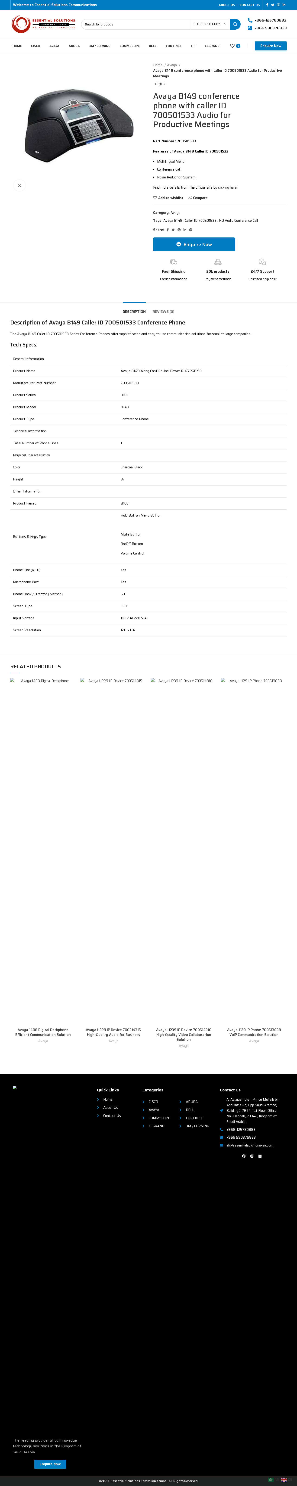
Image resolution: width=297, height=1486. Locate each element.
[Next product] (164, 84)
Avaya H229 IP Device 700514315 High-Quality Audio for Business (113, 1032)
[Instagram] (252, 1156)
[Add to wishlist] (72, 685)
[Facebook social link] (267, 5)
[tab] (134, 309)
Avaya (172, 65)
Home (158, 65)
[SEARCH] (235, 24)
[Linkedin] (260, 1156)
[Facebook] (243, 1156)
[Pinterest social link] (179, 230)
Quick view (72, 696)
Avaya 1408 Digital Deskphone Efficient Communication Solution (43, 1032)
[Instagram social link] (278, 5)
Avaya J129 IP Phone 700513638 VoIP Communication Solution (254, 1032)
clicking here (227, 187)
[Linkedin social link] (284, 5)
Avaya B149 (172, 220)
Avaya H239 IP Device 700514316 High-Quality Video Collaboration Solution (183, 1034)
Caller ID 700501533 (200, 220)
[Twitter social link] (273, 5)
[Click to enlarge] (19, 185)
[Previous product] (155, 84)
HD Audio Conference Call (238, 220)
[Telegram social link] (191, 230)
